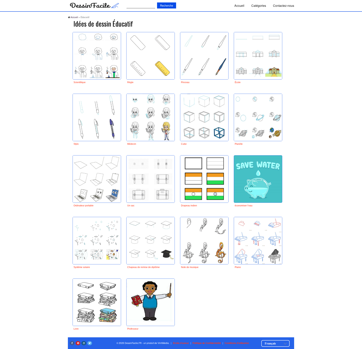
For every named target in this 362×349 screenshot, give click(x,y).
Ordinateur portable (84, 205)
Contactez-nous (283, 5)
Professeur (132, 329)
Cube (184, 144)
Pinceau (185, 82)
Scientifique (80, 82)
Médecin (131, 144)
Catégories (258, 5)
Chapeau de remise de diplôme (143, 267)
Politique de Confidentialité (207, 343)
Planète (239, 144)
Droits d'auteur (181, 343)
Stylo (76, 144)
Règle (130, 82)
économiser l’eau (243, 205)
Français (270, 343)
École (238, 82)
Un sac (130, 205)
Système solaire (82, 267)
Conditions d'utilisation (237, 343)
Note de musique (190, 267)
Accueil (239, 5)
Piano (238, 267)
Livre (76, 329)
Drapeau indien (189, 205)
